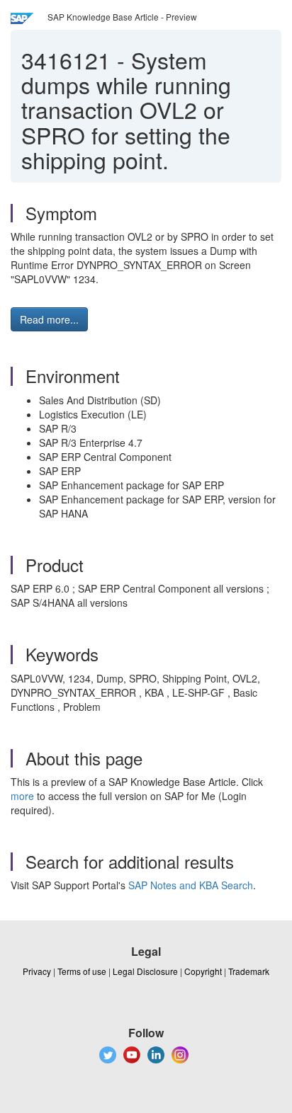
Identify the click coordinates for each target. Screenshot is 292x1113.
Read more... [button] (49, 319)
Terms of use (81, 971)
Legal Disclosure (145, 971)
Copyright (203, 971)
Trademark (248, 971)
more (22, 796)
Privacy (37, 971)
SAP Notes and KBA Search (190, 885)
